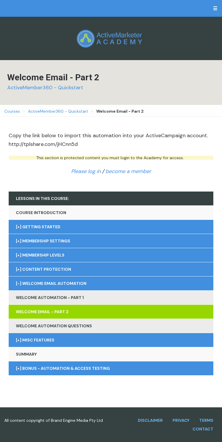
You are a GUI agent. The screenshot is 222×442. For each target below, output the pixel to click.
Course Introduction (41, 212)
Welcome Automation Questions (54, 325)
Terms (206, 420)
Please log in (86, 171)
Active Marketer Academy (111, 38)
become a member (128, 171)
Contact (203, 429)
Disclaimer (150, 420)
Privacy (181, 420)
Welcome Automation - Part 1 (50, 297)
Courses (12, 111)
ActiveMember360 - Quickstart (45, 87)
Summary (26, 354)
